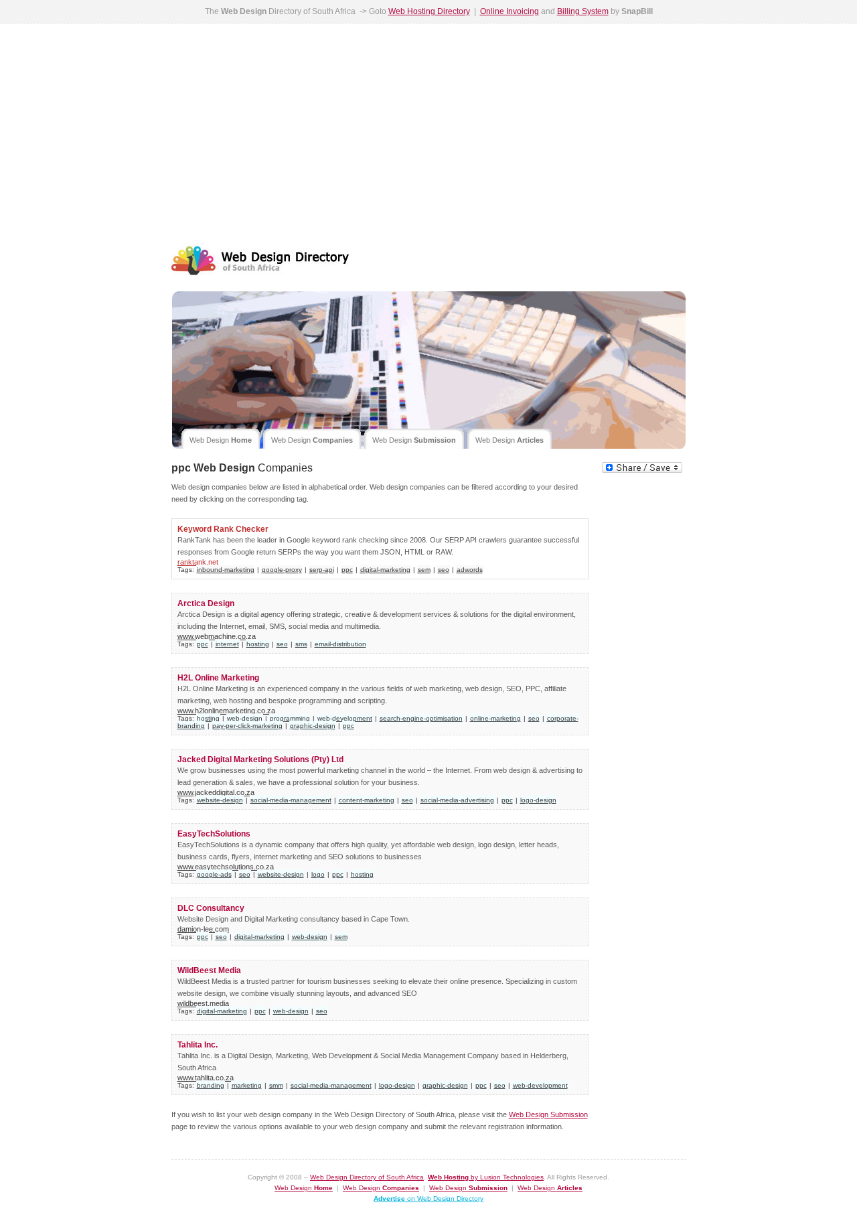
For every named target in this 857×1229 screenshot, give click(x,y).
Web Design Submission (548, 1114)
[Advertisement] (428, 130)
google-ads (214, 874)
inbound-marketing (225, 569)
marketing (247, 1085)
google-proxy (282, 569)
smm (276, 1085)
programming (290, 718)
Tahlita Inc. (197, 1045)
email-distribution (340, 644)
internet (227, 644)
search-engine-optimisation (421, 718)
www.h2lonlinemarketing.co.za (226, 711)
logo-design (538, 800)
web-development (344, 718)
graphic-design (312, 725)
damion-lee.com (203, 929)
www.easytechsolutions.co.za (225, 867)
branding (210, 1085)
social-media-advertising (457, 800)
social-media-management (290, 800)
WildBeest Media (209, 970)
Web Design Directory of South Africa (367, 1177)
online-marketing (495, 718)
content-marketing (366, 800)
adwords (470, 569)
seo (443, 569)
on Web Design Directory (428, 1198)
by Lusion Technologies (486, 1177)
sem (424, 569)
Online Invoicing (509, 11)
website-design (220, 800)
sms (301, 644)
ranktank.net (197, 562)
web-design (244, 718)
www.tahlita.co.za (205, 1078)
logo (318, 874)
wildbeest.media (203, 1003)
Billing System (583, 11)
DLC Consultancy (210, 908)
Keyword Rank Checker (222, 529)
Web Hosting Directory (429, 11)
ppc (347, 569)
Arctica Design (205, 603)
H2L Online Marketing (218, 677)
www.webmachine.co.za (216, 636)
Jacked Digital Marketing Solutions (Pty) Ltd (260, 759)
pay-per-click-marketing (247, 725)
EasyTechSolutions (213, 834)
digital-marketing (385, 569)
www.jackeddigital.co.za (215, 792)
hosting (257, 644)
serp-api (321, 569)
